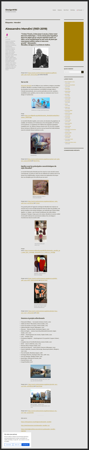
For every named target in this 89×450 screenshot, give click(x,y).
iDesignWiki (11, 10)
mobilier (14, 62)
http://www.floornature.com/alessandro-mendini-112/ (35, 425)
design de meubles (9, 54)
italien (13, 60)
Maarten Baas (68, 136)
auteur (6, 50)
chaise (6, 52)
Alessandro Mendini (26, 85)
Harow (66, 104)
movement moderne (9, 65)
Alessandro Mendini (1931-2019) (26, 28)
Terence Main (68, 120)
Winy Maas (67, 88)
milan (11, 62)
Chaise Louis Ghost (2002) (70, 142)
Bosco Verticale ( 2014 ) (70, 81)
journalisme (8, 61)
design (13, 52)
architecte (11, 42)
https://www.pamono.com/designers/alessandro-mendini (36, 421)
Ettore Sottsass (8, 60)
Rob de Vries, (36, 160)
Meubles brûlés (68, 132)
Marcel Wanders (68, 123)
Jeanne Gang (67, 97)
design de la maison (9, 53)
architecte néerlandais (10, 43)
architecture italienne (10, 47)
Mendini (13, 61)
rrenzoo (38, 203)
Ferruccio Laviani (68, 110)
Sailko (37, 312)
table (12, 67)
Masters (60, 10)
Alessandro (7, 41)
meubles (7, 62)
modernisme (12, 64)
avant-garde (11, 50)
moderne (7, 64)
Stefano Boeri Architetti (70, 85)
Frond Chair (67, 116)
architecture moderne (10, 49)
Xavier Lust (67, 107)
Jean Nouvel (67, 100)
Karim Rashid (68, 126)
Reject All (17, 444)
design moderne (9, 58)
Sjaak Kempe (39, 386)
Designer (15, 58)
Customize (8, 444)
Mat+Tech (66, 10)
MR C (6, 37)
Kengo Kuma (67, 91)
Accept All (25, 444)
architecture (8, 45)
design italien (13, 57)
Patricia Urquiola (68, 113)
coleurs (10, 52)
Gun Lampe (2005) (69, 139)
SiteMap (72, 10)
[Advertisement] (74, 41)
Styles (54, 10)
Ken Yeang (67, 94)
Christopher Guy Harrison (70, 129)
